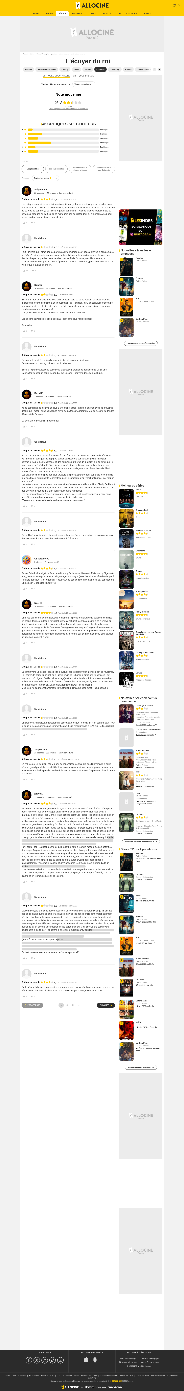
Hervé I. (38, 794)
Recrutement (34, 1376)
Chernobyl (140, 551)
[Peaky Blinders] (126, 620)
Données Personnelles (109, 1376)
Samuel (139, 673)
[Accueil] (92, 5)
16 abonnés (39, 289)
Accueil (25, 54)
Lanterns (139, 814)
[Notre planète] (126, 599)
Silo (137, 299)
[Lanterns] (126, 822)
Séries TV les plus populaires (47, 54)
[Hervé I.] (26, 795)
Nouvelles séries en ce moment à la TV (141, 842)
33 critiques (50, 797)
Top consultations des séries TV (141, 1067)
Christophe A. (41, 558)
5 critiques (38, 562)
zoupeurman (41, 749)
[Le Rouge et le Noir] (126, 713)
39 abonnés (39, 193)
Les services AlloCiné (159, 1376)
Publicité (44, 1376)
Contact (7, 1376)
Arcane (139, 571)
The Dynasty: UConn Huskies (148, 729)
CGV (59, 1376)
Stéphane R (40, 189)
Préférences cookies (89, 1376)
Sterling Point (142, 319)
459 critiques (51, 193)
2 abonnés (38, 397)
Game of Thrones (143, 530)
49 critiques (51, 289)
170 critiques (51, 607)
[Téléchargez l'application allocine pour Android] (96, 1359)
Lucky (138, 1022)
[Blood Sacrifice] (126, 758)
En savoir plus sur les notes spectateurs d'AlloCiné (68, 109)
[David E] (26, 394)
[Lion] (126, 801)
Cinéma (49, 13)
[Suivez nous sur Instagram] (45, 1360)
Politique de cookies (71, 1376)
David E (38, 393)
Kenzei (38, 285)
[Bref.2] (126, 498)
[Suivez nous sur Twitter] (37, 1360)
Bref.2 (138, 490)
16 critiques (50, 397)
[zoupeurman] (26, 751)
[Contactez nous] (61, 1360)
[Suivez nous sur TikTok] (53, 1360)
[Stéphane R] (26, 191)
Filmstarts (124, 1358)
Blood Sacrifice (142, 750)
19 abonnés (39, 607)
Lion (138, 793)
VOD (118, 13)
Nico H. (38, 603)
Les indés (131, 13)
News (36, 13)
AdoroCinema (147, 1362)
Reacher (139, 258)
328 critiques (51, 753)
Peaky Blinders (142, 612)
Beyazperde (125, 1362)
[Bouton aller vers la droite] (159, 69)
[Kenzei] (26, 286)
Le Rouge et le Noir (144, 705)
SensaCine (146, 1358)
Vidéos (107, 13)
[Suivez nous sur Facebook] (29, 1360)
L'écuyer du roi (64, 54)
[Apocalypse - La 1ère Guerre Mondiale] (126, 640)
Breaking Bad (142, 510)
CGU (52, 1376)
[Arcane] (126, 579)
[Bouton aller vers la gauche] (154, 69)
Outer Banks (141, 1001)
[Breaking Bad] (126, 518)
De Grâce (140, 980)
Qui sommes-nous (19, 1376)
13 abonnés (39, 753)
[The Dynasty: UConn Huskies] (126, 737)
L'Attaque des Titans (145, 652)
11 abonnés (39, 797)
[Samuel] (126, 681)
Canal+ (147, 13)
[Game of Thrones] (126, 538)
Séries (62, 13)
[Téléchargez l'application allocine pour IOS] (87, 1359)
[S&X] (126, 780)
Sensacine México (135, 1366)
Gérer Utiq (174, 1376)
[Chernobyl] (126, 559)
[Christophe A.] (26, 560)
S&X (138, 772)
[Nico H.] (26, 604)
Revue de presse (126, 1376)
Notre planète (141, 591)
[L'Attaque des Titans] (126, 660)
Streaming (77, 13)
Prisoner (139, 278)
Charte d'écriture (142, 1376)
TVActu (93, 13)
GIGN (138, 895)
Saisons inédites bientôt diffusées (141, 343)
